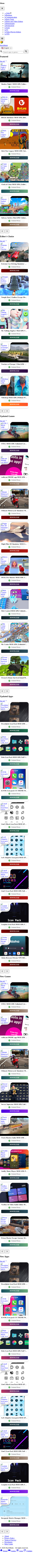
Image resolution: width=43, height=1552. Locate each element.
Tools (7, 28)
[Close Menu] (2, 8)
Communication (10, 17)
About (6, 1536)
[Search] (26, 51)
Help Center (8, 1544)
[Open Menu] (2, 38)
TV (6, 30)
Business (8, 15)
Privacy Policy (9, 1538)
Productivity (9, 26)
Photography (9, 23)
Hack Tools (9, 19)
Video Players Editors (12, 32)
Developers (8, 1542)
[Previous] (2, 231)
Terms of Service (10, 1540)
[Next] (7, 231)
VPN (6, 34)
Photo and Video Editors (13, 21)
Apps (7, 13)
